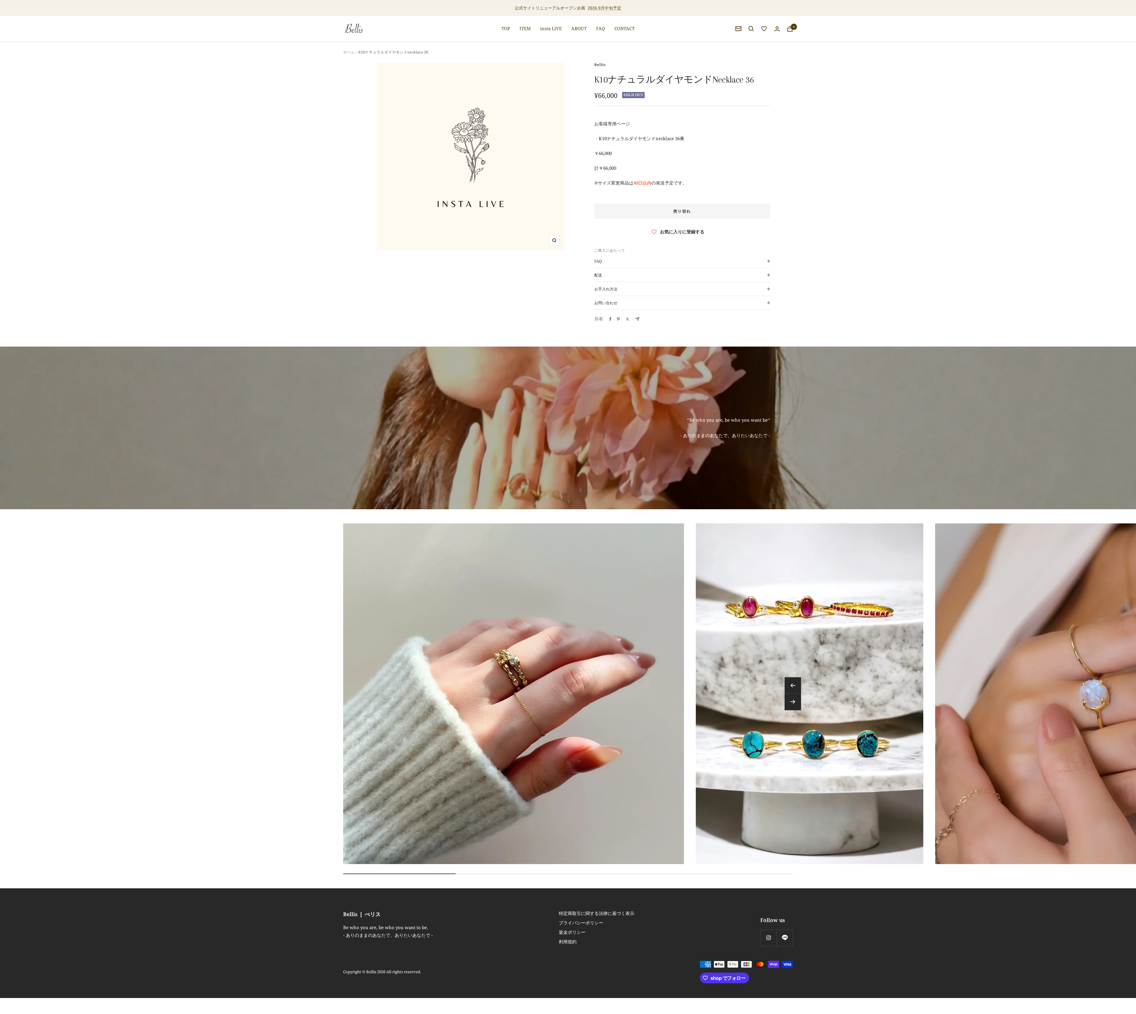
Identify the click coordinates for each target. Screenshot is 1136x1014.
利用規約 (568, 942)
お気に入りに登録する (682, 232)
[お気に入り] (764, 28)
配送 (598, 275)
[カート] (790, 29)
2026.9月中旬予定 (604, 8)
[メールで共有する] (637, 319)
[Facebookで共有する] (610, 319)
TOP (505, 28)
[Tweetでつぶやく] (627, 319)
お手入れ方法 (605, 289)
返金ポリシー (572, 932)
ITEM (525, 28)
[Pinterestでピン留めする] (618, 319)
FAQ (600, 28)
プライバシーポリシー (581, 923)
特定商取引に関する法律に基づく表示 (596, 913)
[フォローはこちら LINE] (785, 938)
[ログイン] (777, 28)
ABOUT (579, 28)
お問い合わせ (605, 302)
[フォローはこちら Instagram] (768, 938)
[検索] (751, 28)
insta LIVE (551, 28)
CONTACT (624, 28)
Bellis (600, 64)
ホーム (349, 52)
